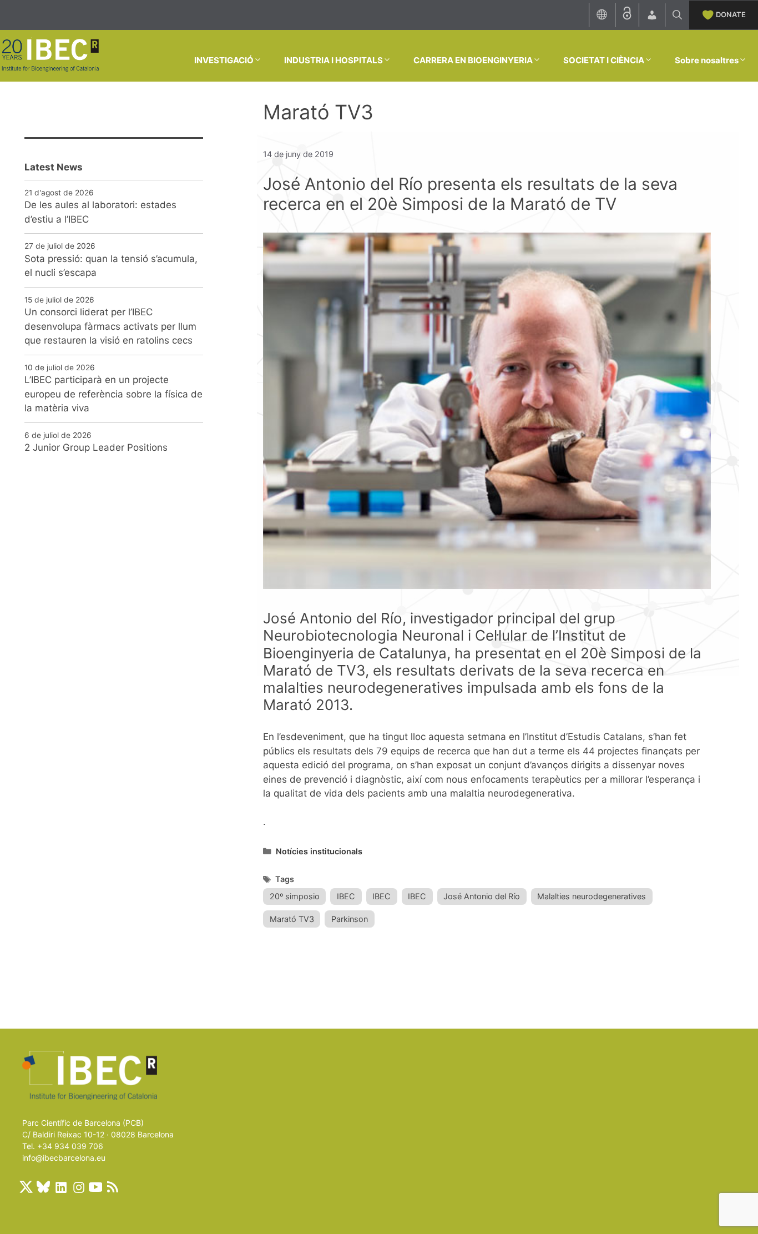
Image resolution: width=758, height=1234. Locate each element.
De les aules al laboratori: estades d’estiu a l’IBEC (100, 212)
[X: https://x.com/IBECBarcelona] (26, 1186)
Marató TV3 (292, 919)
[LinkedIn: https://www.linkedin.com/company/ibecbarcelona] (60, 1186)
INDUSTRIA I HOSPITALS (333, 60)
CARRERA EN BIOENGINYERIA (473, 60)
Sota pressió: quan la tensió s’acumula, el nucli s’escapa (111, 266)
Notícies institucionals (319, 851)
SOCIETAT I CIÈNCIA (603, 60)
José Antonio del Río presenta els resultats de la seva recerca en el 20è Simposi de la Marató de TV (470, 194)
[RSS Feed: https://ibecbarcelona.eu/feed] (112, 1186)
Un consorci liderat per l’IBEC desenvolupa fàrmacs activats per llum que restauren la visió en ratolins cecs (110, 326)
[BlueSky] (43, 1186)
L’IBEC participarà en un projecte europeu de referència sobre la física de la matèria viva (113, 394)
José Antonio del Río (481, 896)
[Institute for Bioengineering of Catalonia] (50, 55)
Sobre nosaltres (707, 60)
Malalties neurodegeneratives (591, 896)
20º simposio (295, 896)
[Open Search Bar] (677, 15)
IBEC (346, 896)
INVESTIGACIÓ (224, 60)
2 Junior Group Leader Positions (96, 447)
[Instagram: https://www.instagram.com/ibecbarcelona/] (78, 1186)
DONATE (731, 14)
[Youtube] (95, 1186)
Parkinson (349, 919)
